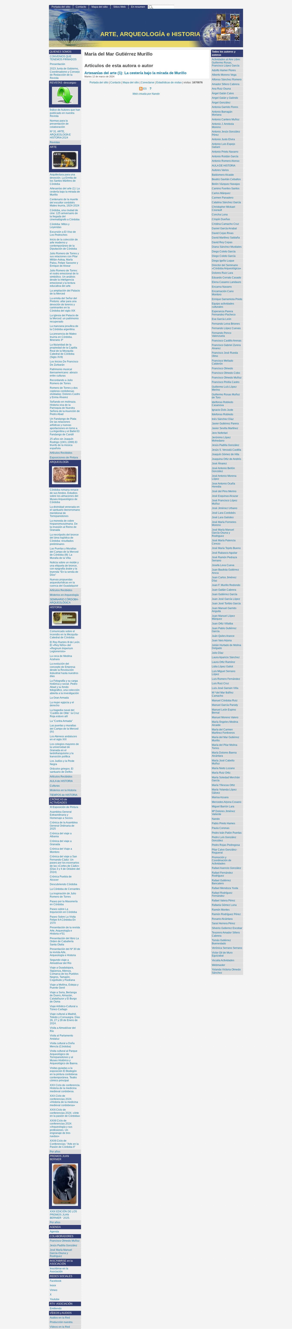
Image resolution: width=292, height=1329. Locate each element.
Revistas (55, 142)
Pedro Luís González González (224, 839)
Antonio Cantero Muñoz (225, 119)
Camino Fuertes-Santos (225, 188)
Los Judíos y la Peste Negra (62, 762)
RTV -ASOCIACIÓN (61, 1303)
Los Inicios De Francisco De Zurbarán (64, 363)
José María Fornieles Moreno (224, 524)
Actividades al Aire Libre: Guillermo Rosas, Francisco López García (226, 62)
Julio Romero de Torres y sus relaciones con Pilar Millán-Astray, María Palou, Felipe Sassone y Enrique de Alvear (64, 259)
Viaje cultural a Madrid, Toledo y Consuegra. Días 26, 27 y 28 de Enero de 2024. (65, 1019)
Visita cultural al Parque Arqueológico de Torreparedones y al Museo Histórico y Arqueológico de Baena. (64, 1057)
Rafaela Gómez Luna (224, 905)
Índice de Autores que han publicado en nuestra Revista (65, 113)
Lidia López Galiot (222, 666)
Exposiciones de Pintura (64, 457)
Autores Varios (220, 170)
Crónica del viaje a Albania (61, 835)
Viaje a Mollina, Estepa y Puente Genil (64, 986)
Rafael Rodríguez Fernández (222, 894)
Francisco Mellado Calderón (222, 362)
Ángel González (221, 102)
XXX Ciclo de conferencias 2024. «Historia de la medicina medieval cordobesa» (64, 1100)
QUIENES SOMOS (60, 51)
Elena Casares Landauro (226, 282)
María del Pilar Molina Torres (224, 746)
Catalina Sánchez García (226, 202)
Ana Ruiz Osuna (221, 88)
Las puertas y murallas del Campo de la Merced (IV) (64, 728)
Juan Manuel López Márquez (223, 617)
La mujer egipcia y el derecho (62, 704)
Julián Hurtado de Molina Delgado (226, 647)
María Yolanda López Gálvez (224, 791)
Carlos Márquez (221, 193)
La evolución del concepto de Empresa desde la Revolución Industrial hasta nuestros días (64, 670)
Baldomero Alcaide (223, 174)
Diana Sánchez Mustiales (227, 246)
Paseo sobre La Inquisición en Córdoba (63, 911)
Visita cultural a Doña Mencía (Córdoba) (62, 1045)
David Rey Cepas (222, 242)
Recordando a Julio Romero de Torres (61, 382)
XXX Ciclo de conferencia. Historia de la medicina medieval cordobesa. (65, 1088)
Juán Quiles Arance (223, 635)
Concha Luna (220, 214)
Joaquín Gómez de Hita (225, 454)
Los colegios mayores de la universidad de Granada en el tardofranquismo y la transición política (64, 750)
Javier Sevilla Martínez (225, 428)
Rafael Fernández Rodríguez (222, 874)
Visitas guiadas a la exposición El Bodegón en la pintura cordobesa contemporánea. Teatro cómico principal (63, 1074)
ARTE (53, 147)
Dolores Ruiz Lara (222, 272)
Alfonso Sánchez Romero (227, 79)
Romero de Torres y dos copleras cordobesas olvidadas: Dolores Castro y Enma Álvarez (65, 392)
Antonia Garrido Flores (225, 107)
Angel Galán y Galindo (225, 97)
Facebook (55, 1280)
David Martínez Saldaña (226, 237)
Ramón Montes (221, 909)
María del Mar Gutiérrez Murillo (225, 739)
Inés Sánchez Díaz (223, 419)
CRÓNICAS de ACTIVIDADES (58, 801)
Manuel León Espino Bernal (224, 711)
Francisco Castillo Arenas (226, 340)
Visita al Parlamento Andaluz (61, 1037)
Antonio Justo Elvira (223, 139)
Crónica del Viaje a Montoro (61, 850)
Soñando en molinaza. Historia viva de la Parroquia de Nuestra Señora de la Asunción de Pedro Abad (65, 408)
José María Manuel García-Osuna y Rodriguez (223, 532)
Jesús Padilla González (225, 445)
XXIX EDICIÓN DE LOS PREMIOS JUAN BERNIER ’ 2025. (63, 1214)
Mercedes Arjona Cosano (226, 802)
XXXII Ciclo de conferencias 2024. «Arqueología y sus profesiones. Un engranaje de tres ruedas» (61, 1128)
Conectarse (147, 82)
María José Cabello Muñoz (223, 762)
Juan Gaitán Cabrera (224, 589)
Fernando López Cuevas (226, 328)
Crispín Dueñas (221, 219)
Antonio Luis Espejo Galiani (223, 146)
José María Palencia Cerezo (224, 542)
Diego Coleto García (224, 251)
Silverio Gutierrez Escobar (227, 928)
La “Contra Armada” (61, 721)
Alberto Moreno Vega (224, 74)
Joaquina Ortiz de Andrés (226, 459)
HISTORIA (56, 607)
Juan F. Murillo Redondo (226, 585)
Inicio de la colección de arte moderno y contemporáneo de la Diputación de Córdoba (64, 244)
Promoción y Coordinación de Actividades (221, 860)
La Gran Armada (59, 697)
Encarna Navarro (222, 286)
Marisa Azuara (220, 797)
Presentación (57, 64)
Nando (216, 818)
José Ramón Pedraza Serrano (224, 559)
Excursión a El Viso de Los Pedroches (63, 233)
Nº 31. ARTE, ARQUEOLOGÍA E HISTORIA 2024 (60, 134)
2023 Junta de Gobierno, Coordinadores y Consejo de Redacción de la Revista (65, 73)
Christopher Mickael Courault (223, 208)
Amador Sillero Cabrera (225, 84)
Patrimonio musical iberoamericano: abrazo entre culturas (64, 372)
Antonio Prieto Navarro (225, 151)
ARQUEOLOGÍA (59, 462)
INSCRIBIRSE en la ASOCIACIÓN (61, 1262)
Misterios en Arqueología (64, 594)
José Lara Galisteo (223, 517)
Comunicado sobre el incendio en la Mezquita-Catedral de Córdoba (64, 634)
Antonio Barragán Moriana (222, 113)
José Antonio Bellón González (223, 470)
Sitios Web (119, 6)
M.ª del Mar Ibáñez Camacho (222, 694)
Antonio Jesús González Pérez (226, 133)
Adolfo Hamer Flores (224, 70)
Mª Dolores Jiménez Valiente (223, 813)
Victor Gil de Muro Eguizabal (222, 954)
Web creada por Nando (146, 93)
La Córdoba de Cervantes (65, 888)
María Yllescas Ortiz (223, 785)
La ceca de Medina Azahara (61, 658)
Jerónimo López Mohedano (221, 439)
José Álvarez (219, 463)
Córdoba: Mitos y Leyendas (59, 226)
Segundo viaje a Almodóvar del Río (60, 961)
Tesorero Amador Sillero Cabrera (226, 934)
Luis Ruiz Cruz (220, 683)
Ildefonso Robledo (222, 414)
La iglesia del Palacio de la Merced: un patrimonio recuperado (64, 318)
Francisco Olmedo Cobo (226, 372)
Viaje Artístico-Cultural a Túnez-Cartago (64, 1008)
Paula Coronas (220, 828)
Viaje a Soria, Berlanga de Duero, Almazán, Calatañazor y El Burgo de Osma (63, 997)
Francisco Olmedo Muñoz (227, 377)
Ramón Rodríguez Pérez (226, 914)
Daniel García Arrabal (224, 228)
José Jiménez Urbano (224, 508)
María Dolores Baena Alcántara (224, 754)
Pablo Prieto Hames (223, 823)
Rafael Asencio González (226, 868)
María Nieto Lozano (223, 768)
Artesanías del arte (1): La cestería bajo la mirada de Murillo (135, 73)
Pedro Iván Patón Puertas (227, 832)
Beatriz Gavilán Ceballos (226, 179)
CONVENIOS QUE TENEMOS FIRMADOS (63, 58)
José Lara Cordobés (224, 512)
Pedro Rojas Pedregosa (226, 844)
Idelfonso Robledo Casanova (222, 404)
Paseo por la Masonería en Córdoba (64, 903)
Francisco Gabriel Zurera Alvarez (226, 347)
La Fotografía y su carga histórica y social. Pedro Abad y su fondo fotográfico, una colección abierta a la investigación (65, 687)
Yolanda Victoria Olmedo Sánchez (226, 971)
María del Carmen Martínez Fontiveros (223, 731)
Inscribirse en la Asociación (59, 1270)
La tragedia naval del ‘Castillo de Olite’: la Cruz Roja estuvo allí (64, 713)
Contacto (81, 6)
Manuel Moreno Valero (225, 717)
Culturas (55, 785)
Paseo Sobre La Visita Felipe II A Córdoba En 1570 (63, 919)
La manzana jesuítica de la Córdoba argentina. (64, 328)
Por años (55, 1151)
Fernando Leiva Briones (226, 323)
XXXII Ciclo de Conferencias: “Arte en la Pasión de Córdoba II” (64, 1143)
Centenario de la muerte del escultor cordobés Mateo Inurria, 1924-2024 (64, 202)
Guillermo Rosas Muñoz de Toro (226, 396)
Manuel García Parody (225, 705)
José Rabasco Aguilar (224, 552)
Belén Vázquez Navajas (226, 183)
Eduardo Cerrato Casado (226, 277)
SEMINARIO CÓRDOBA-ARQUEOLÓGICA (64, 601)
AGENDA (55, 1227)
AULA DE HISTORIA (223, 165)
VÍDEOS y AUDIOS (61, 1312)
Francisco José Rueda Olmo (225, 354)
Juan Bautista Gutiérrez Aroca (225, 571)
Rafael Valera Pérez (223, 900)
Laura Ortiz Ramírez (223, 662)
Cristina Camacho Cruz (225, 223)
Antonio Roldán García (225, 156)
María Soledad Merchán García (226, 779)
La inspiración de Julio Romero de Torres (63, 895)
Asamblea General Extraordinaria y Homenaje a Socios (61, 815)
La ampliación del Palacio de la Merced (65, 292)
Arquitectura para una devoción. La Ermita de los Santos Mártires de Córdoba (63, 179)
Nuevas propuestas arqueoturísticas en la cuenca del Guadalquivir (64, 582)
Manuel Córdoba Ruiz (224, 700)
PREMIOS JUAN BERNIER (59, 1158)
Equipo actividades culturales (223, 305)
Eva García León (221, 319)
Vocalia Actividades (223, 960)
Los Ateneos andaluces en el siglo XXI (63, 738)
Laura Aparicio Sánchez (226, 657)
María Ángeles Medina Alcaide (225, 723)
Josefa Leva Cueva (223, 565)
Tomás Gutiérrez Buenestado (221, 942)
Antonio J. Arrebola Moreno (223, 125)
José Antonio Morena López (224, 477)
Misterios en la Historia (63, 790)
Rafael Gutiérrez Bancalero (221, 882)
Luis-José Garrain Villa (225, 688)
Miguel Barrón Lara (223, 806)
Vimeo (53, 1290)
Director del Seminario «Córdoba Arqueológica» (226, 267)
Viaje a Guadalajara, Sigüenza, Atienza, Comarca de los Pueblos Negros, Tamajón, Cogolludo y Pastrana (64, 974)
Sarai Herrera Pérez (223, 923)
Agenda (54, 1231)
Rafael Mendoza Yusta (225, 888)
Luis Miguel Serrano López (223, 673)
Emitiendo (56, 1308)
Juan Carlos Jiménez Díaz (224, 579)
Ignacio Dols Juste (222, 409)
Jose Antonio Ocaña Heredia (223, 485)
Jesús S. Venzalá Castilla (226, 449)
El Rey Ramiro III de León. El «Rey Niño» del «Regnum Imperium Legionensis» (65, 647)
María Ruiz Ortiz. (221, 772)
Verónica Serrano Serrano (227, 947)
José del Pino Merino (224, 491)
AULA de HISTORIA (61, 781)
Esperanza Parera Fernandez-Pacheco (224, 313)
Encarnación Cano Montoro (223, 293)
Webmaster (218, 965)
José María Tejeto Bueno (226, 548)
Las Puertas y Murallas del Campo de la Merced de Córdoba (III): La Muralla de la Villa (64, 553)
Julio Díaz (217, 652)
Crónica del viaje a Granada (61, 843)
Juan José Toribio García (226, 603)
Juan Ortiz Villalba (222, 623)
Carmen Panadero (222, 197)
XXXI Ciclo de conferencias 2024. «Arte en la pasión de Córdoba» (65, 1112)
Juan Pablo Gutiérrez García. (224, 630)
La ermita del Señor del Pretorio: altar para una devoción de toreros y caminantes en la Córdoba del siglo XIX (63, 304)
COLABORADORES (61, 1236)
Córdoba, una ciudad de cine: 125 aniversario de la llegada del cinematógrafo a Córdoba (65, 215)
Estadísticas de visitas (169, 82)
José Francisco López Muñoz (224, 502)
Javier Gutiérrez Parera (225, 423)
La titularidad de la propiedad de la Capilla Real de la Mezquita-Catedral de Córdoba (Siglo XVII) (63, 351)
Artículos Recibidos (61, 590)
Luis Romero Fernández (226, 678)
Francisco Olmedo (222, 368)
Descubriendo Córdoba (63, 884)
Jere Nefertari (220, 432)
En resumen (138, 6)
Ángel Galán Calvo (223, 93)
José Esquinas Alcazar (225, 496)
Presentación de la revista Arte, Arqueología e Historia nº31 (65, 930)
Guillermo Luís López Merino (224, 388)
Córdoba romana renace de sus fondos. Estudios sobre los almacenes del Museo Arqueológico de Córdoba (64, 496)
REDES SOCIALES (61, 1276)
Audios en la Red (60, 1317)
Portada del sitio (61, 6)
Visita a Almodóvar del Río (63, 1029)
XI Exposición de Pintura (64, 807)
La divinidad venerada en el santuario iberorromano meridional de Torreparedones (65, 511)
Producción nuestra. (61, 1322)
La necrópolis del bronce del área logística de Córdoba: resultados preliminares (64, 539)
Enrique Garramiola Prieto (227, 299)
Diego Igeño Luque (223, 260)
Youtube (54, 1299)
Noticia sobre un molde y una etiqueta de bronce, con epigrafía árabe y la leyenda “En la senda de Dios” (64, 568)
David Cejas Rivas (222, 233)
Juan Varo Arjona (222, 640)
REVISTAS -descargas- (63, 82)
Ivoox (53, 1285)
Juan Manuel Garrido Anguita (224, 610)
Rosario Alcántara (222, 918)
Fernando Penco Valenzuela (221, 334)
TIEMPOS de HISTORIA (63, 794)
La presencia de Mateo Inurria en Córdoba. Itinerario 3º (63, 336)
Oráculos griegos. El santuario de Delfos (61, 770)
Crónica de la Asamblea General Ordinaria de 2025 (64, 825)
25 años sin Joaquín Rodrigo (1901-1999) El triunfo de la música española (63, 443)
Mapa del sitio (99, 6)
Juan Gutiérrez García (224, 594)
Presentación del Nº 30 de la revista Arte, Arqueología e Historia (65, 952)
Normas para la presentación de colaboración (59, 123)
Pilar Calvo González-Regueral (224, 851)
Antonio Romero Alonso (225, 160)
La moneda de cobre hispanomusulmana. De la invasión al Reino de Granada (64, 525)
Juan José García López (226, 599)
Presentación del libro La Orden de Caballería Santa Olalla (64, 941)
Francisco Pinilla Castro (225, 382)
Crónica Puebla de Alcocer (61, 878)
